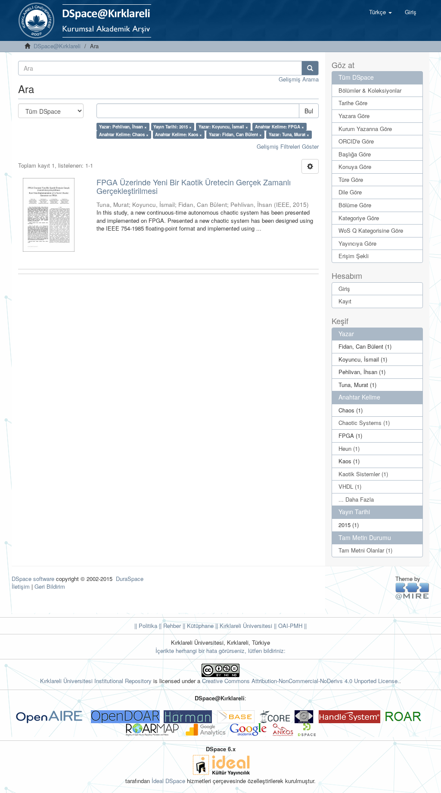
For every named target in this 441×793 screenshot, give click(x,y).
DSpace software (33, 578)
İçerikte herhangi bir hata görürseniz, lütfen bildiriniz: (220, 650)
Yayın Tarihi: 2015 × (172, 127)
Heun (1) (349, 448)
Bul (308, 110)
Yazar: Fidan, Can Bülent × (235, 134)
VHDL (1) (350, 486)
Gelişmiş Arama (299, 79)
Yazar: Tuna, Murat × (289, 134)
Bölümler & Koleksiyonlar (370, 90)
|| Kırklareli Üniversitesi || (245, 625)
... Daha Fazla (356, 499)
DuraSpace (129, 578)
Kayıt (345, 301)
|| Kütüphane (197, 625)
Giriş (344, 288)
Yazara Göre (354, 116)
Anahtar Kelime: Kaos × (178, 134)
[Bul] (310, 68)
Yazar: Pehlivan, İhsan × (123, 127)
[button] (380, 12)
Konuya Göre (355, 166)
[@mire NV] (412, 591)
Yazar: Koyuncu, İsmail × (223, 127)
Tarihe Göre (353, 103)
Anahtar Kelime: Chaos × (124, 134)
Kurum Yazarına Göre (365, 129)
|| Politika (145, 625)
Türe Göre (351, 179)
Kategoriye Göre (359, 218)
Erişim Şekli (354, 256)
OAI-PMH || (291, 625)
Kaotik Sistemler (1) (363, 474)
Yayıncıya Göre (357, 243)
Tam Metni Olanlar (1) (365, 550)
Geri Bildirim (49, 586)
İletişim (21, 586)
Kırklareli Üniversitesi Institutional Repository (96, 681)
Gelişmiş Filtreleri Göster (288, 146)
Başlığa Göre (355, 154)
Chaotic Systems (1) (364, 422)
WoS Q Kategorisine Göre (371, 230)
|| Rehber (169, 625)
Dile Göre (350, 192)
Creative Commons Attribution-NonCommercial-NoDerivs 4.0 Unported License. (300, 681)
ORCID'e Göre (356, 141)
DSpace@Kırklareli (57, 46)
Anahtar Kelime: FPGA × (279, 127)
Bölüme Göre (355, 205)
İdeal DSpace (168, 781)
